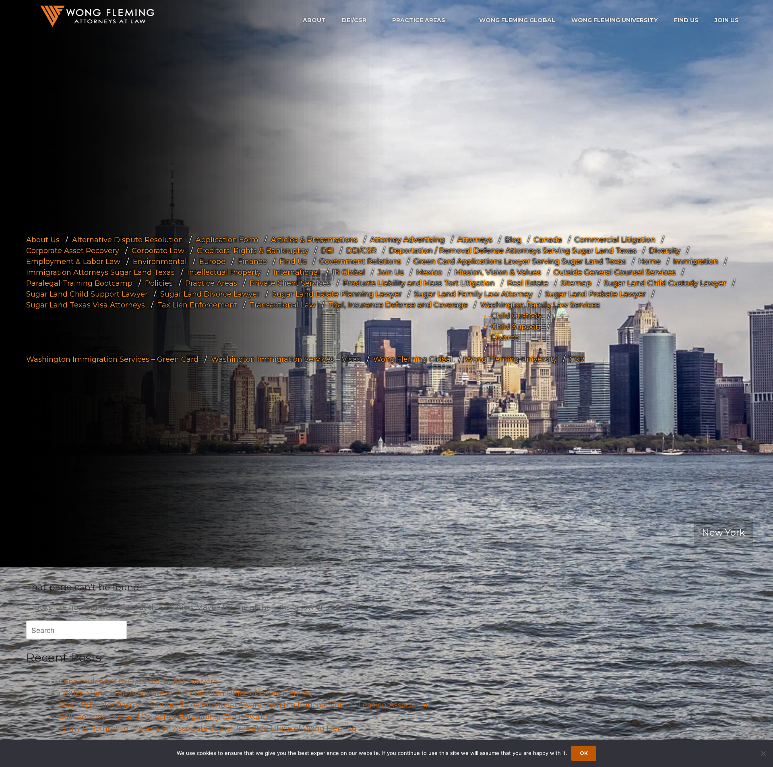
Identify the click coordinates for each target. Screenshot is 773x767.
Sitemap (576, 283)
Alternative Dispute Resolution (127, 239)
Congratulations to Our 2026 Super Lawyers (138, 681)
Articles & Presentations (314, 239)
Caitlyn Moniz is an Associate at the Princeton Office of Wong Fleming (186, 693)
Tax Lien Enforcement (197, 305)
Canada (548, 239)
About (314, 20)
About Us (43, 239)
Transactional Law (283, 305)
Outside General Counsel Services (615, 272)
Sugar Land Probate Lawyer (595, 294)
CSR (576, 359)
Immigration (695, 261)
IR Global (349, 272)
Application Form (227, 239)
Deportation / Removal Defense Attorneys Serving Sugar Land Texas (513, 250)
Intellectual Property (224, 272)
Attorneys (474, 239)
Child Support (516, 326)
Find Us (686, 20)
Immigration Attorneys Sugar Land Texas (100, 272)
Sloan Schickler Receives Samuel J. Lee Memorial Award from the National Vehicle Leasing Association (244, 705)
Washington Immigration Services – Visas (286, 359)
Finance (252, 261)
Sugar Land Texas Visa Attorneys (85, 305)
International (296, 272)
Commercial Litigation (615, 239)
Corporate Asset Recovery (72, 250)
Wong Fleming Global (517, 20)
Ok (584, 753)
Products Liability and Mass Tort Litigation (419, 283)
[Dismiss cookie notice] (763, 753)
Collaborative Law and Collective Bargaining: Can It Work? (164, 716)
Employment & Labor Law (73, 261)
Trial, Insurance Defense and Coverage (398, 305)
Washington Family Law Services (540, 305)
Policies (159, 283)
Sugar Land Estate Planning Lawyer (337, 294)
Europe (212, 261)
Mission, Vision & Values (498, 272)
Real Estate (527, 283)
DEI (327, 250)
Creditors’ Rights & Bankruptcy (252, 250)
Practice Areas (418, 20)
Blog (513, 239)
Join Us (727, 20)
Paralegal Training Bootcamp (79, 283)
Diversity (664, 250)
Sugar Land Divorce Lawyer (210, 294)
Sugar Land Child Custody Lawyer (665, 283)
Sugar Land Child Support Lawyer (87, 294)
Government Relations (360, 261)
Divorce (505, 337)
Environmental (160, 261)
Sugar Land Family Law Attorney (473, 294)
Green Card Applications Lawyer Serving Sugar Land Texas (519, 261)
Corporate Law (158, 250)
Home (650, 261)
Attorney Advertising (407, 239)
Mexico (429, 272)
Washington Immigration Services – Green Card (112, 359)
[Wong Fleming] (96, 16)
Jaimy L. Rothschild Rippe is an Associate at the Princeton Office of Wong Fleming (208, 728)
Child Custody (516, 315)
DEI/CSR (354, 20)
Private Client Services (290, 283)
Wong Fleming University (614, 20)
